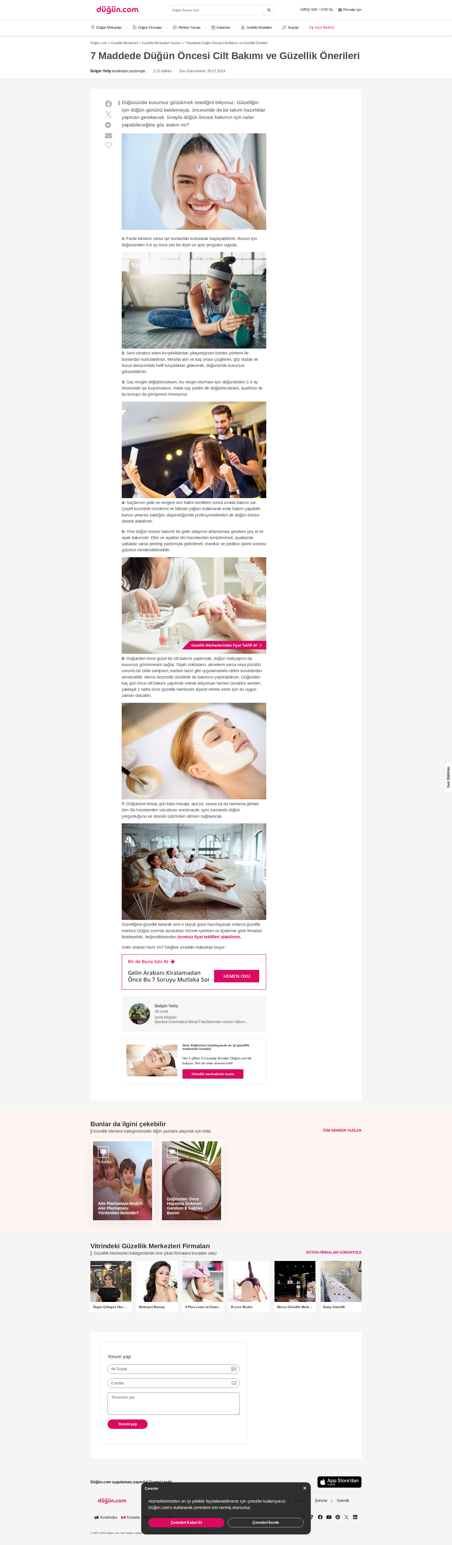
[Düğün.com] (117, 10)
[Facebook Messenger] (109, 125)
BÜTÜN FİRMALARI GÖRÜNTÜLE (334, 1252)
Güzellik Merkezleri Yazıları (161, 43)
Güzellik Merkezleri (124, 43)
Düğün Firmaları (150, 27)
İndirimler (223, 27)
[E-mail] (109, 136)
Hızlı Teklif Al (324, 27)
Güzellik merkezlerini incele (213, 1074)
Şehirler (321, 1501)
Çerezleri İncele (265, 1523)
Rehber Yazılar (189, 27)
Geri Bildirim (448, 777)
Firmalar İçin (352, 10)
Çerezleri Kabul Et (186, 1523)
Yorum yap (127, 1424)
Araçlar (293, 27)
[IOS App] (339, 1482)
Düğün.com (98, 43)
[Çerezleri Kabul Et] (305, 1488)
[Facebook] (109, 104)
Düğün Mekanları (109, 27)
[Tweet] (109, 114)
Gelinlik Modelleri (259, 27)
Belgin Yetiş (100, 71)
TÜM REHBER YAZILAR (342, 1130)
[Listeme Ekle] (108, 145)
